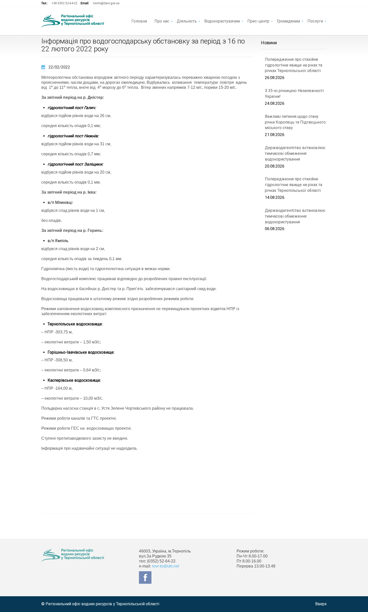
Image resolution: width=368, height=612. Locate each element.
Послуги (315, 21)
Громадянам (288, 21)
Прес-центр (258, 21)
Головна (139, 21)
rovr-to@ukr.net (165, 566)
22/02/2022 (59, 67)
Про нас (161, 21)
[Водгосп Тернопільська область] (72, 21)
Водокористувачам (222, 21)
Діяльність (187, 21)
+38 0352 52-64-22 (64, 3)
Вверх (321, 603)
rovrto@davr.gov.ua (106, 3)
